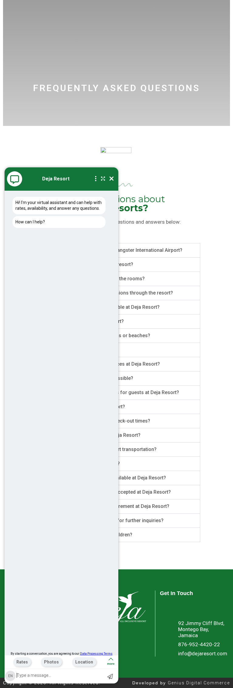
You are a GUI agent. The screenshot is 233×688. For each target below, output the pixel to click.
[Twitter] (180, 608)
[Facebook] (166, 608)
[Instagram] (193, 608)
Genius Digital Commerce (199, 682)
